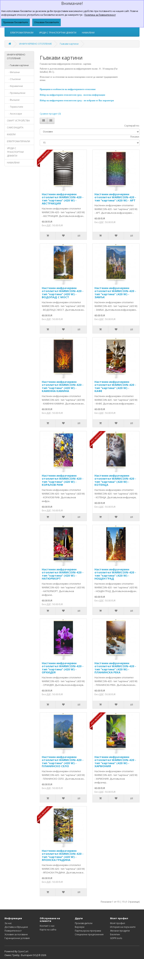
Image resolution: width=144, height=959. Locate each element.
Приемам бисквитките (15, 22)
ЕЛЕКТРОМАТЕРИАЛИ (21, 32)
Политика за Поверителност (100, 14)
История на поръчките (123, 927)
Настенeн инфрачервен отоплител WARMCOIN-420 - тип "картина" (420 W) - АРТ (115, 197)
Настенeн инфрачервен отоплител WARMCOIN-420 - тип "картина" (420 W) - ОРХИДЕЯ (62, 667)
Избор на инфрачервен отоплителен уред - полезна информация (72, 95)
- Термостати (15, 106)
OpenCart (23, 951)
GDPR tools (116, 938)
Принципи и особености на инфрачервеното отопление (68, 89)
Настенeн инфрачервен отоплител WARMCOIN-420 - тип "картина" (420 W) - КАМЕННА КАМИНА (62, 386)
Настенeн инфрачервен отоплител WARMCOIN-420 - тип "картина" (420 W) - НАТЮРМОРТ (62, 573)
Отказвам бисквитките (46, 22)
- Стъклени (14, 79)
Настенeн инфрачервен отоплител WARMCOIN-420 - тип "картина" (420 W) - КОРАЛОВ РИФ (62, 480)
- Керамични (15, 86)
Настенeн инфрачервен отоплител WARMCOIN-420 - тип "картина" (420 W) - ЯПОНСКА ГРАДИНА (62, 855)
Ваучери (79, 927)
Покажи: (135, 136)
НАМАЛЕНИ (88, 32)
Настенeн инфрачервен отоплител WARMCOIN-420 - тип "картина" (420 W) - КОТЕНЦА (115, 480)
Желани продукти (120, 930)
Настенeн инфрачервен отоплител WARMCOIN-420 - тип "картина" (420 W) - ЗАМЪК (115, 292)
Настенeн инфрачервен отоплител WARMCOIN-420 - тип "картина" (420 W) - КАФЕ (115, 386)
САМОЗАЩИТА (15, 127)
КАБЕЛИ (11, 134)
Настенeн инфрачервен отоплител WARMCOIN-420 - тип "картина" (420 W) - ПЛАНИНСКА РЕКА (115, 667)
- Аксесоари (14, 113)
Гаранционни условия (17, 938)
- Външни (13, 99)
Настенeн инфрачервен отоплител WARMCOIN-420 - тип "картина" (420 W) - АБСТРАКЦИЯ (62, 198)
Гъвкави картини (69, 43)
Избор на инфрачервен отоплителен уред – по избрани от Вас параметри (77, 100)
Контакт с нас (47, 925)
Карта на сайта (48, 929)
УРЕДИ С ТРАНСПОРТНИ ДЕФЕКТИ (57, 32)
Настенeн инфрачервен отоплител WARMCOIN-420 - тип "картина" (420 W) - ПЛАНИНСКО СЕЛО (62, 761)
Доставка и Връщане (16, 927)
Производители (83, 923)
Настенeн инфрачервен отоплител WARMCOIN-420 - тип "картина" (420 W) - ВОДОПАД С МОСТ (62, 292)
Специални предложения (89, 934)
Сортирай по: (132, 125)
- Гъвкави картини (18, 65)
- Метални (13, 72)
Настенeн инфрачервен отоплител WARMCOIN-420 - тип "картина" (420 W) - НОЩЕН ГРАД (115, 573)
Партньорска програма (88, 930)
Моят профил (117, 923)
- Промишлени (16, 93)
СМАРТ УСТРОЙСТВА (18, 120)
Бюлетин (115, 934)
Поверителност (13, 930)
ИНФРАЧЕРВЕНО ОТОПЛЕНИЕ (35, 43)
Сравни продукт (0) (50, 113)
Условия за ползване (16, 934)
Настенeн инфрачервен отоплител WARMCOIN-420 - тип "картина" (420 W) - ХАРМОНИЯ (115, 761)
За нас (8, 923)
